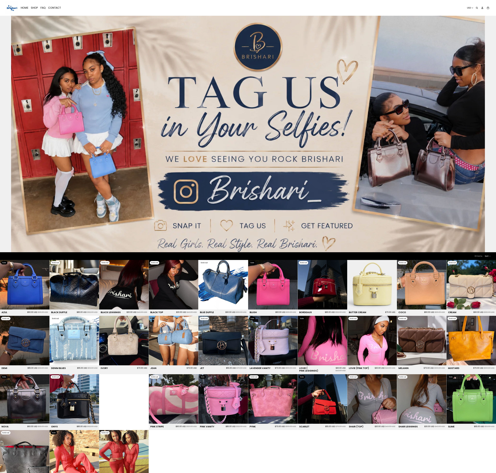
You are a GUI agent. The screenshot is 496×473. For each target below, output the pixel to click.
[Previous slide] (4, 285)
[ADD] (45, 305)
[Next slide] (45, 285)
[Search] (477, 8)
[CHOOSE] (343, 361)
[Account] (482, 8)
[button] (488, 256)
